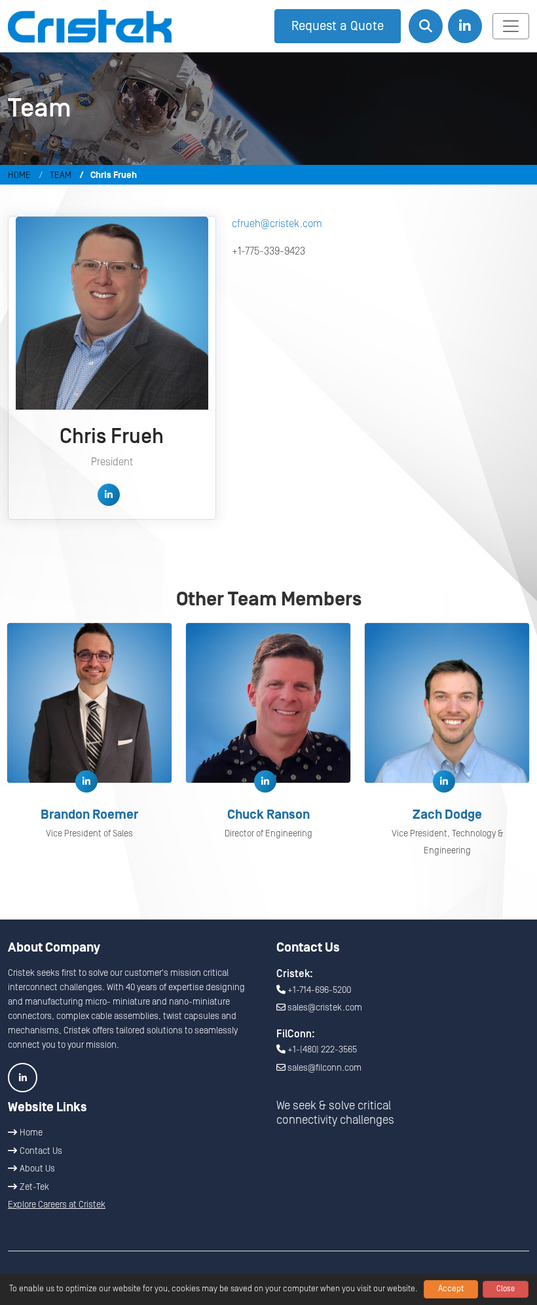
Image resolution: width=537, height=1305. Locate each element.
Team (60, 175)
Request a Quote (337, 26)
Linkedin (22, 1077)
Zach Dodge (447, 815)
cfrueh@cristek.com (277, 224)
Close (505, 1289)
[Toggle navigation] (510, 26)
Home (19, 175)
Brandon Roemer (89, 815)
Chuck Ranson (268, 815)
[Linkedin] (109, 495)
